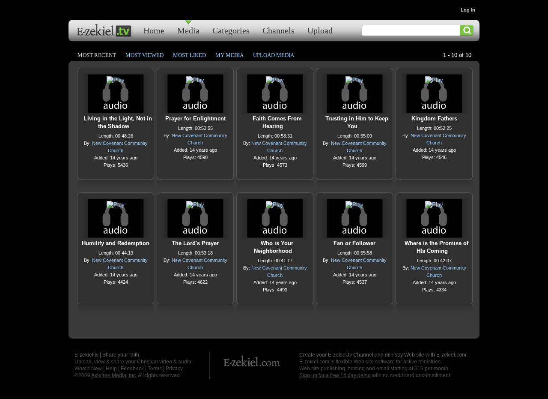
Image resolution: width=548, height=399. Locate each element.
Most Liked (189, 55)
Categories (231, 30)
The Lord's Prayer (195, 243)
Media (188, 30)
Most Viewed (144, 55)
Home (153, 30)
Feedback (132, 369)
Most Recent (96, 55)
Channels (278, 30)
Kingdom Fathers (434, 118)
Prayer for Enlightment (195, 118)
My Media (229, 55)
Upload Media (273, 55)
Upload (320, 30)
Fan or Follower (354, 243)
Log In (468, 9)
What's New (88, 369)
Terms (155, 369)
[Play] (116, 82)
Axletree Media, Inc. (114, 375)
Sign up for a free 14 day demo (335, 375)
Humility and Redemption (115, 243)
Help (111, 369)
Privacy (174, 369)
